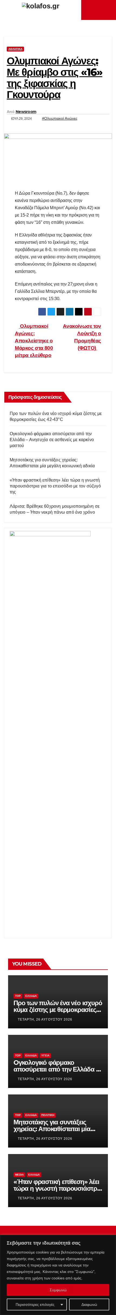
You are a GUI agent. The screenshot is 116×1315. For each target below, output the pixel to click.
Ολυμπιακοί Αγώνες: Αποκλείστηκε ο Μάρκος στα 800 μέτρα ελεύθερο (34, 340)
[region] (58, 1275)
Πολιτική (47, 1115)
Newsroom (26, 111)
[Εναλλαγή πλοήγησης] (100, 10)
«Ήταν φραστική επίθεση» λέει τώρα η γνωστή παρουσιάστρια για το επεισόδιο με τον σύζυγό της (55, 486)
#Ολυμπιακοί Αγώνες (59, 118)
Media (19, 1174)
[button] (108, 10)
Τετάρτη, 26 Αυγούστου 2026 (45, 1019)
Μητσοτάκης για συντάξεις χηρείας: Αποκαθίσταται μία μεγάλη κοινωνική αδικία (51, 1128)
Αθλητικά (15, 48)
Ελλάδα (31, 995)
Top (18, 995)
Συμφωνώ (58, 1290)
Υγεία (45, 1055)
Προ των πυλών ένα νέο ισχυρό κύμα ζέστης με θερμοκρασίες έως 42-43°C (57, 1009)
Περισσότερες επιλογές (35, 1304)
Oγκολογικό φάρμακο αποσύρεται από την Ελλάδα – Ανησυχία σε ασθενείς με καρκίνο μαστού (52, 439)
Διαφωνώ (89, 1304)
